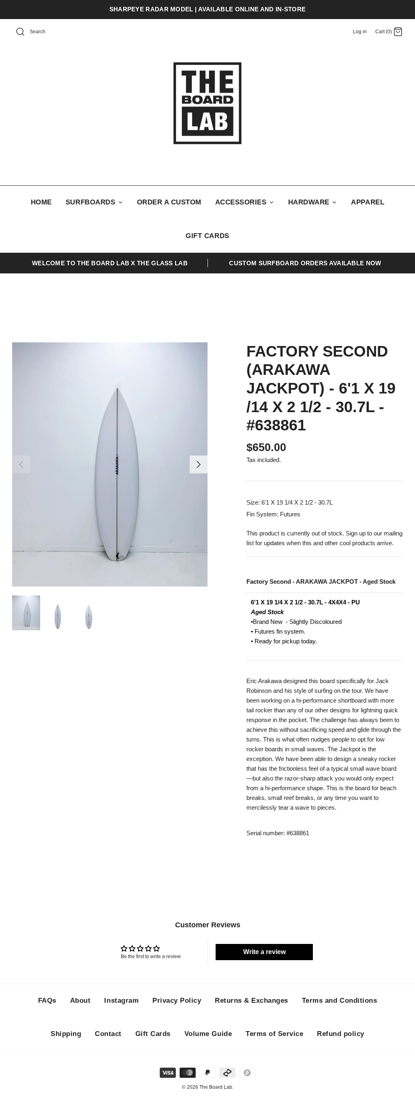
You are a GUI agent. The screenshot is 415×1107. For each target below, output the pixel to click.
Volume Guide (208, 1034)
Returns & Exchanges (251, 1000)
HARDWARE (310, 202)
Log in (360, 31)
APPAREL (367, 202)
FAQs (47, 1000)
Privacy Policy (176, 1000)
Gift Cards (153, 1034)
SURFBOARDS (92, 202)
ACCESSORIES (242, 202)
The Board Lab (215, 1087)
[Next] (199, 464)
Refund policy (340, 1034)
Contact (108, 1034)
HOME (41, 202)
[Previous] (21, 464)
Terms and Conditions (339, 1000)
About (80, 1000)
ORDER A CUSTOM (169, 202)
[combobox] (47, 32)
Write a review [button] (264, 951)
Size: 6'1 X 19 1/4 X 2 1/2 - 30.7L (289, 502)
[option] (110, 464)
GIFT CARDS (207, 236)
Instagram (121, 1000)
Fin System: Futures (273, 514)
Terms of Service (274, 1034)
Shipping (66, 1034)
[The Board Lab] (207, 103)
